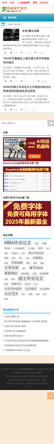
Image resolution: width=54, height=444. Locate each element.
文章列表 (11, 267)
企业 (12, 2)
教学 (28, 263)
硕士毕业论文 (45, 110)
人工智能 (31, 248)
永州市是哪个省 (12, 316)
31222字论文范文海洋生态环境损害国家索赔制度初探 (28, 340)
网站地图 (30, 372)
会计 (48, 248)
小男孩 (27, 386)
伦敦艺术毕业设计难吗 (15, 326)
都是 (30, 294)
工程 (27, 258)
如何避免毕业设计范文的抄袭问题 (20, 345)
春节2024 (36, 267)
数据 (42, 263)
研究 (13, 279)
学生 (13, 258)
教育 (35, 263)
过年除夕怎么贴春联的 (15, 330)
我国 (6, 263)
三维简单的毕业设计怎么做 (17, 350)
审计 (20, 258)
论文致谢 (44, 288)
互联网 (7, 248)
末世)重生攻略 (30, 31)
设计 (23, 294)
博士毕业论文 (36, 253)
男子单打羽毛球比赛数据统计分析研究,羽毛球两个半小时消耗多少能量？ (28, 321)
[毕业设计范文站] (27, 9)
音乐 (44, 294)
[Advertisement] (27, 417)
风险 (6, 299)
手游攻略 (41, 53)
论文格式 (31, 288)
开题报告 (44, 81)
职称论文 (16, 283)
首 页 (4, 2)
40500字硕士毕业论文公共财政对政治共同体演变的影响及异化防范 (27, 89)
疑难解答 (39, 372)
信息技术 (14, 253)
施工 (24, 268)
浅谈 (34, 273)
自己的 (27, 284)
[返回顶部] (50, 395)
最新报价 (11, 272)
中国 (44, 243)
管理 (35, 2)
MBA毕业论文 (17, 242)
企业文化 (44, 2)
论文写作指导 (13, 288)
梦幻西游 (25, 273)
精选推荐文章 (20, 372)
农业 (23, 253)
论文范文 (11, 293)
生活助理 (44, 273)
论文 (35, 284)
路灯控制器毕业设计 (14, 335)
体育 (6, 253)
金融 (37, 294)
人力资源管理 (23, 2)
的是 (6, 279)
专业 (37, 243)
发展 (6, 258)
